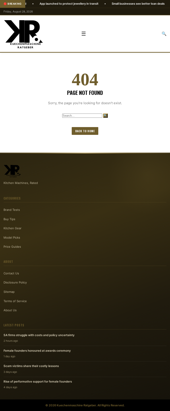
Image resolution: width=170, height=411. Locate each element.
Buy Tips (9, 219)
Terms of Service (15, 301)
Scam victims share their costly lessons (31, 366)
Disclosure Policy (15, 282)
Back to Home (85, 131)
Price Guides (12, 246)
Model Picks (12, 237)
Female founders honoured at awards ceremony (37, 350)
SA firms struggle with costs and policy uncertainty (39, 335)
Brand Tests (12, 209)
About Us (10, 310)
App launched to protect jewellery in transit (58, 3)
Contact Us (11, 273)
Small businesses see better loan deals (127, 3)
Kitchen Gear (12, 228)
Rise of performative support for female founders (38, 381)
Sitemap (9, 291)
